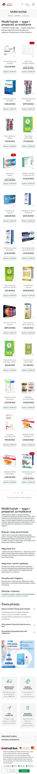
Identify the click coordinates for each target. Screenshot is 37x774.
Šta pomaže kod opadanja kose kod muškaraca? (18, 632)
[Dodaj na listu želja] (14, 56)
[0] (27, 5)
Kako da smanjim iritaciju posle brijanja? (18, 608)
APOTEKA (17, 16)
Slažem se (24, 771)
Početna (10, 16)
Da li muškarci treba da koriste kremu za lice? (18, 625)
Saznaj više (12, 771)
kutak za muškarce (8, 596)
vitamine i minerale (21, 596)
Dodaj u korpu (9, 71)
